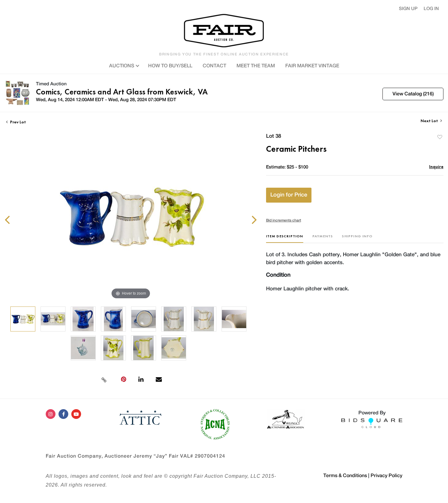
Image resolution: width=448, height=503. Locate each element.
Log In (431, 8)
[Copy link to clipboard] (104, 379)
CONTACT (214, 65)
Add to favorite (439, 136)
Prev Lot (17, 122)
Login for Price (288, 195)
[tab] (284, 238)
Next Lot (430, 120)
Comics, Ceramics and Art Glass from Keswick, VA (122, 92)
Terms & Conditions (345, 475)
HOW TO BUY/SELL (170, 65)
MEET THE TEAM (255, 65)
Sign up (408, 8)
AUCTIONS (122, 65)
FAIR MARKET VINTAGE (312, 65)
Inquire (436, 166)
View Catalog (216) (413, 93)
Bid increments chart (283, 220)
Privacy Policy (386, 475)
